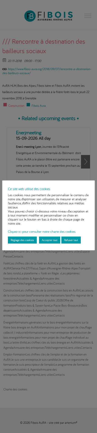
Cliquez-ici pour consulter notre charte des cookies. (42, 231)
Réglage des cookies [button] (22, 240)
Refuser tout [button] (71, 240)
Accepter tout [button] (50, 240)
